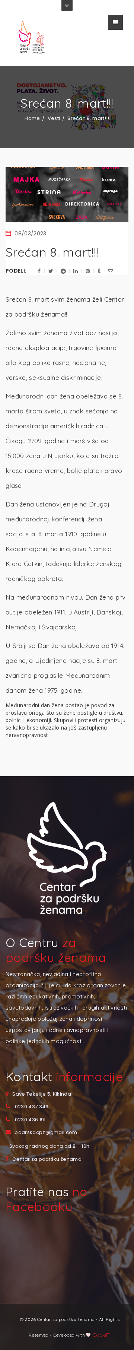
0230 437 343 (32, 1106)
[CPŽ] (33, 37)
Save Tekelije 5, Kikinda (41, 1094)
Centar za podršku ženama (47, 1159)
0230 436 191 (30, 1119)
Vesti (54, 118)
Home (32, 118)
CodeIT (101, 1334)
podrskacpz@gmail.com (46, 1132)
